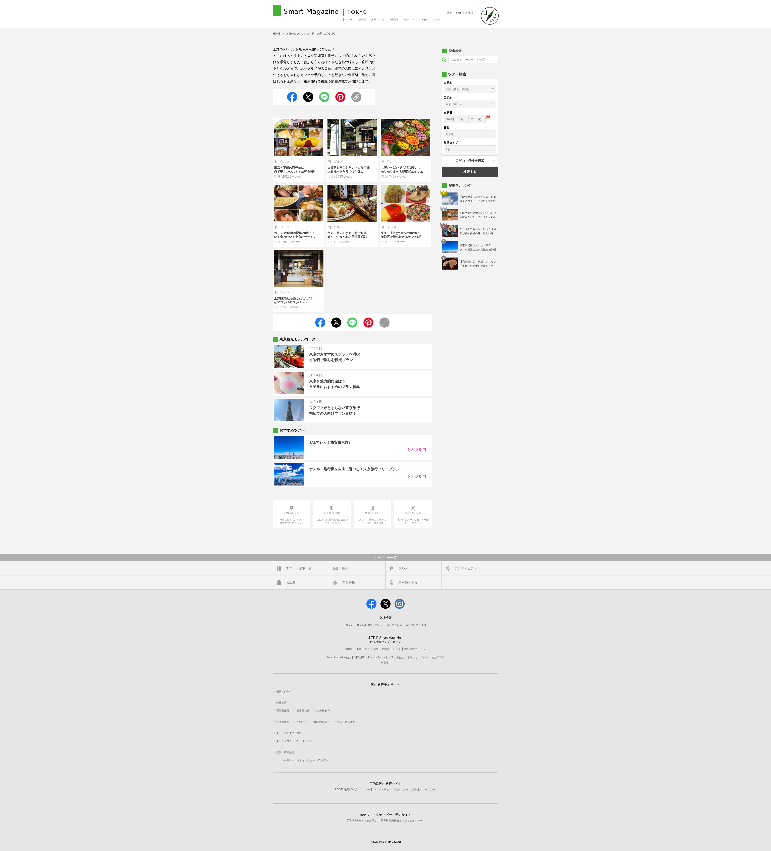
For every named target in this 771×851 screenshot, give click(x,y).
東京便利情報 (408, 582)
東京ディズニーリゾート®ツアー (295, 741)
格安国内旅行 (284, 691)
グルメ (403, 568)
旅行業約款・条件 (416, 624)
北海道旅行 (282, 721)
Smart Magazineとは (338, 657)
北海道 (469, 12)
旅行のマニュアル (431, 19)
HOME (349, 19)
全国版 (348, 648)
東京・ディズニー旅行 (289, 733)
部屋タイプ (451, 142)
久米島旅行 (323, 710)
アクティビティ (466, 568)
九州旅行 (302, 721)
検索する (469, 171)
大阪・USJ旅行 (285, 752)
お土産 (291, 582)
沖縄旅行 (281, 702)
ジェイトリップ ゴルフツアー (390, 789)
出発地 (448, 82)
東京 (367, 648)
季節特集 (348, 582)
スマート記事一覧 (299, 568)
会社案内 (348, 624)
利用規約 (359, 657)
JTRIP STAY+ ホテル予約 (362, 820)
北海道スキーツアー (423, 789)
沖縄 (458, 12)
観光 (345, 568)
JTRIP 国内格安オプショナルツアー (401, 820)
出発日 (448, 112)
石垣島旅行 (282, 710)
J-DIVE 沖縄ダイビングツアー (352, 789)
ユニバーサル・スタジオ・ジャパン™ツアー (302, 760)
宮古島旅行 (303, 710)
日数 (446, 127)
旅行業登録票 (394, 624)
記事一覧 (362, 19)
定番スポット (378, 19)
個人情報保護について (370, 624)
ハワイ (397, 648)
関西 (449, 12)
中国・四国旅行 (346, 721)
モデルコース (410, 19)
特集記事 (394, 19)
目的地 (448, 97)
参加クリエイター (417, 657)
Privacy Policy (376, 657)
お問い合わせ (396, 657)
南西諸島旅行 (322, 721)
